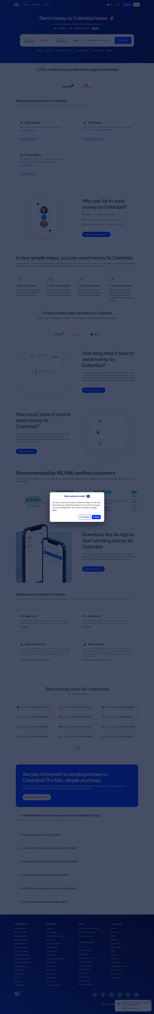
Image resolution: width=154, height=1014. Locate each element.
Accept (96, 517)
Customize (84, 517)
